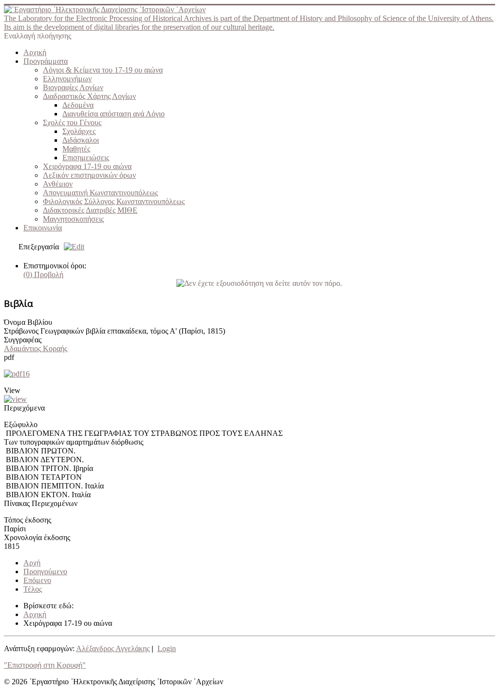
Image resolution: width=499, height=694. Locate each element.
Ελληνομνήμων (67, 79)
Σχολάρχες (79, 131)
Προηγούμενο (45, 571)
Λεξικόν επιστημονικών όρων (89, 175)
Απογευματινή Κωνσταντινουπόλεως (100, 192)
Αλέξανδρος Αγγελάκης (113, 648)
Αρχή (31, 563)
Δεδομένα (78, 105)
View (12, 390)
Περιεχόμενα (24, 408)
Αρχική (34, 52)
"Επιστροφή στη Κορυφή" (45, 665)
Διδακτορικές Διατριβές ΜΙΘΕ (90, 210)
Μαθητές (76, 149)
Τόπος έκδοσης (27, 520)
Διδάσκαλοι (80, 140)
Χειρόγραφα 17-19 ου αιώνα (87, 166)
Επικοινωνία (42, 228)
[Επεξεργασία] (71, 247)
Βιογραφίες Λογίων (73, 87)
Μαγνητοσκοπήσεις (73, 219)
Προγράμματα (45, 61)
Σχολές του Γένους (72, 122)
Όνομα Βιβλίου (28, 322)
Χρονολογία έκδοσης (37, 537)
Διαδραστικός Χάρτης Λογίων (89, 96)
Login (166, 648)
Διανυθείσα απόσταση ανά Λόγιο (113, 114)
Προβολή (43, 274)
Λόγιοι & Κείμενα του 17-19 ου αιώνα (103, 70)
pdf (9, 357)
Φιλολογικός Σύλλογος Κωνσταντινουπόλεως (114, 201)
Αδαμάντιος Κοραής (35, 348)
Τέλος (32, 589)
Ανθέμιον (58, 184)
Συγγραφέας (22, 340)
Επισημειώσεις (85, 157)
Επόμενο (37, 580)
